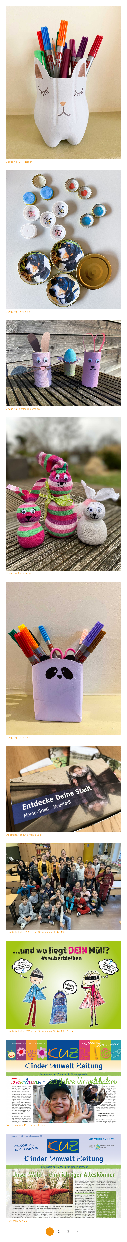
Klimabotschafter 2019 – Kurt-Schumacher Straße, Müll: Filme (39, 932)
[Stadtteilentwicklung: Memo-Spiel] (63, 747)
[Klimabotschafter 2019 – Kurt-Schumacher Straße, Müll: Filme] (63, 845)
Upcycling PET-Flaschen (19, 161)
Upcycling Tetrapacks (18, 737)
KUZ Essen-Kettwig (16, 1220)
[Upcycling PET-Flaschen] (63, 7)
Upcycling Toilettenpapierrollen (23, 408)
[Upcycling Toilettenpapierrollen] (63, 321)
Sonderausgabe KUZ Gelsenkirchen (25, 1125)
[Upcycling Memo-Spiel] (63, 172)
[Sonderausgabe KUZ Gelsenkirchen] (63, 1041)
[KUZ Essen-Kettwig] (63, 1135)
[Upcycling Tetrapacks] (63, 583)
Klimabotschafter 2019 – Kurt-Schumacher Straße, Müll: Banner (40, 1031)
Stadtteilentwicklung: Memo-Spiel (24, 834)
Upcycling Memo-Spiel (18, 311)
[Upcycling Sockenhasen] (63, 419)
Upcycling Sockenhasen (19, 573)
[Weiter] (77, 1231)
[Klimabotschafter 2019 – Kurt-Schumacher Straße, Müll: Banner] (63, 942)
